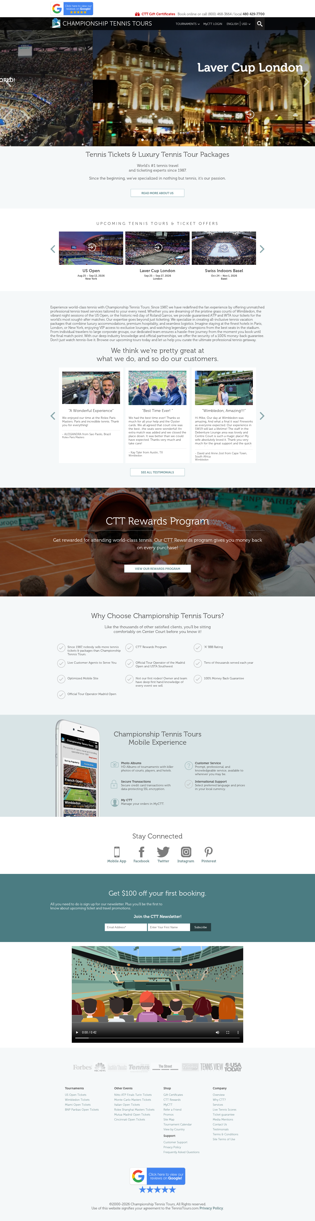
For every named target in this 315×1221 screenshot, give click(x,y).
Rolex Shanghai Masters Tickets (134, 1109)
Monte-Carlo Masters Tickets (132, 1099)
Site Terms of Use (224, 1139)
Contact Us (220, 1124)
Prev (52, 249)
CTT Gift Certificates (158, 14)
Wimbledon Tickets (77, 1099)
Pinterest (208, 861)
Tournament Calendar (178, 1124)
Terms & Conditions (225, 1134)
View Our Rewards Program (157, 569)
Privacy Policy (172, 1147)
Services (218, 1104)
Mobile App (116, 861)
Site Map (169, 1119)
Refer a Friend (173, 1109)
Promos (169, 1114)
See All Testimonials (157, 472)
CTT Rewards (172, 1099)
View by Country (174, 1129)
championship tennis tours (107, 23)
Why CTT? (219, 1099)
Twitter (163, 861)
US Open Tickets (75, 1094)
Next (262, 249)
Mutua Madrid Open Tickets (132, 1114)
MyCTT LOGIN (212, 24)
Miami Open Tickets (78, 1104)
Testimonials (221, 1129)
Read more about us (157, 193)
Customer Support (175, 1142)
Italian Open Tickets (127, 1104)
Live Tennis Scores (224, 1109)
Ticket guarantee (223, 1114)
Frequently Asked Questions (182, 1152)
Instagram (185, 861)
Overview (219, 1094)
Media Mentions (223, 1119)
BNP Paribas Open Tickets (82, 1109)
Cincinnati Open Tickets (129, 1119)
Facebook (141, 861)
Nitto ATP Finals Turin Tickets (133, 1094)
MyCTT (168, 1104)
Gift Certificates (173, 1094)
